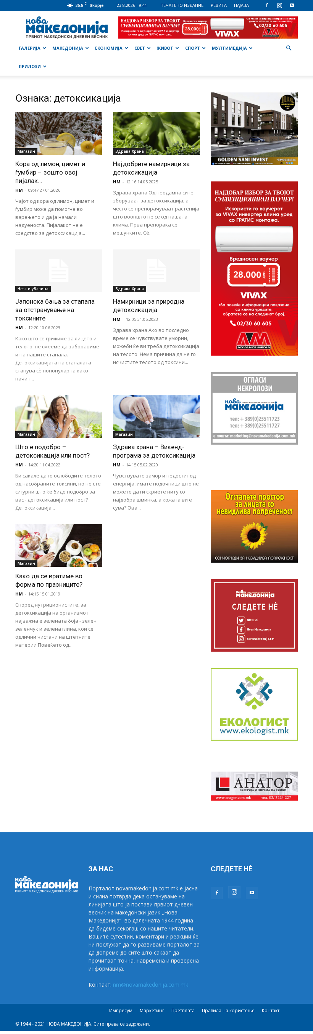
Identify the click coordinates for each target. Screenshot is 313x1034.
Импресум (120, 1010)
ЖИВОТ (165, 48)
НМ (19, 190)
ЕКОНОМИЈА (109, 48)
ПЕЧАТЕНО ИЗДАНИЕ (181, 5)
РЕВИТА (219, 5)
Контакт (270, 1010)
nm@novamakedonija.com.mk (150, 984)
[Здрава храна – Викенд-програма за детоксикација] (156, 416)
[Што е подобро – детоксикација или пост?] (58, 416)
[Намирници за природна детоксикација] (156, 271)
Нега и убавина (33, 288)
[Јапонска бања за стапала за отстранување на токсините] (58, 271)
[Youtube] (292, 5)
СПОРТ (192, 48)
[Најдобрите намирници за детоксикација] (156, 133)
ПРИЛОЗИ (30, 66)
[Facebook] (267, 5)
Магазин (26, 151)
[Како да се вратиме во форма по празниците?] (58, 545)
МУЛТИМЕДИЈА (229, 48)
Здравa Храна (129, 151)
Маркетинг (152, 1010)
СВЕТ (139, 48)
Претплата (183, 1010)
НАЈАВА (241, 5)
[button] (288, 48)
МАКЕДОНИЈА (67, 48)
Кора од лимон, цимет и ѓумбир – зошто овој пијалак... (50, 172)
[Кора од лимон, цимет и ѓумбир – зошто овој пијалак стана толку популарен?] (58, 133)
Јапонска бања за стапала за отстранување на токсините (55, 310)
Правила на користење (228, 1010)
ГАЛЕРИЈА (29, 48)
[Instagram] (279, 5)
